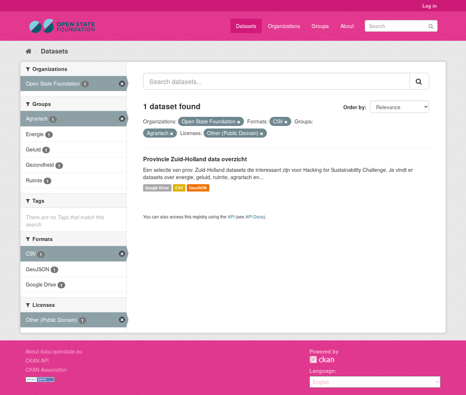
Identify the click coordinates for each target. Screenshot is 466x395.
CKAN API (37, 360)
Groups (320, 25)
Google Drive (157, 187)
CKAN (321, 359)
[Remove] (238, 122)
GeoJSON (198, 187)
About (347, 25)
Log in (429, 5)
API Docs (254, 216)
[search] (419, 81)
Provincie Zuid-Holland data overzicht (195, 159)
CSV (179, 187)
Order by (354, 107)
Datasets (246, 25)
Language (322, 370)
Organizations (284, 25)
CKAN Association (46, 369)
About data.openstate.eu (53, 351)
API (231, 216)
